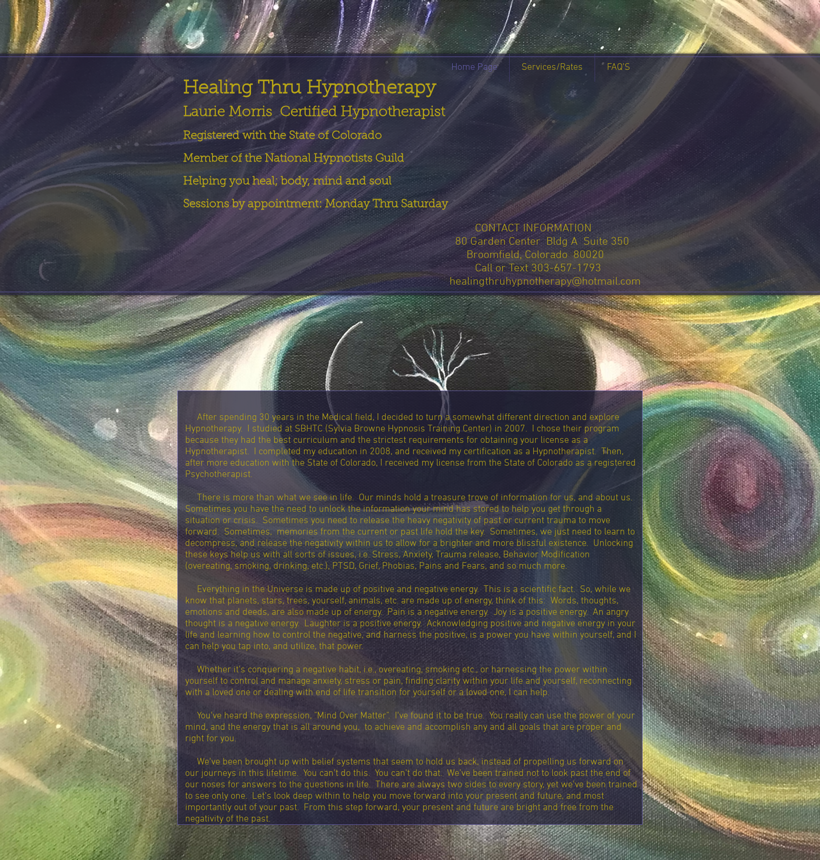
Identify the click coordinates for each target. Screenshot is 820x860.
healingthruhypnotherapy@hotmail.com (545, 281)
